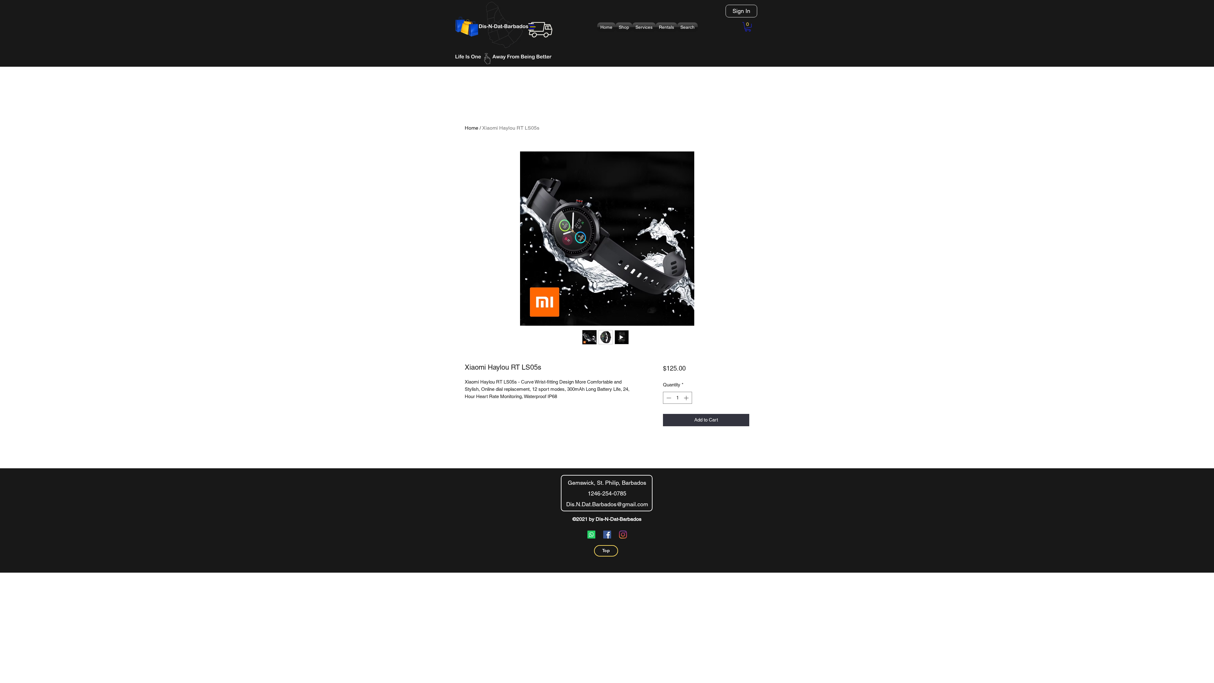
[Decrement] (668, 398)
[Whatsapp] (591, 534)
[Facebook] (607, 534)
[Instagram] (623, 534)
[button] (624, 27)
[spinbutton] (677, 398)
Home (471, 128)
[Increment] (687, 398)
